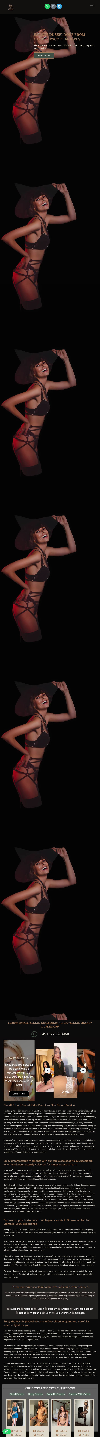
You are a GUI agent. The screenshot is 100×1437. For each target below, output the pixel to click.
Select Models (44, 55)
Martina (65, 1091)
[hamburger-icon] (92, 5)
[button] (47, 1070)
